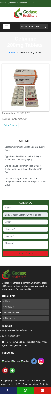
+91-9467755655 (12, 336)
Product (12, 52)
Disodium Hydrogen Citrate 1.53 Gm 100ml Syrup (25, 148)
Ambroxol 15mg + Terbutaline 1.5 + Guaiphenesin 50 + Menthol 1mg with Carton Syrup (25, 181)
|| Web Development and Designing (32, 384)
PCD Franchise (12, 312)
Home (8, 301)
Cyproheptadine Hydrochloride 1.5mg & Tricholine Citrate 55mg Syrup (23, 158)
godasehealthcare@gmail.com (18, 330)
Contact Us (10, 318)
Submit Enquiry (25, 253)
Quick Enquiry (10, 125)
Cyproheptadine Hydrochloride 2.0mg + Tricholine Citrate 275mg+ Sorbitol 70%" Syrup (23, 169)
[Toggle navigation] (6, 26)
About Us (9, 307)
